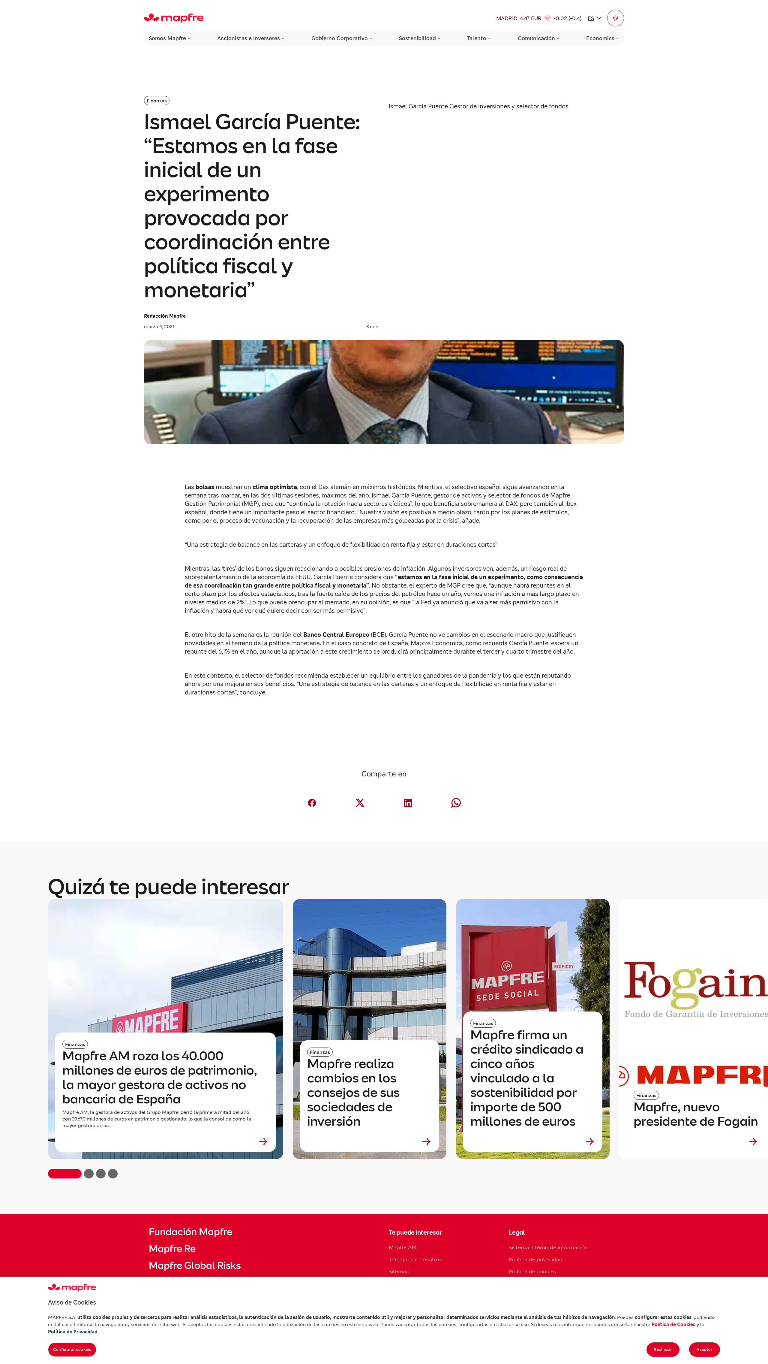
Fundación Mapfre (190, 1232)
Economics (600, 38)
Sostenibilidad (417, 38)
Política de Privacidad (73, 1332)
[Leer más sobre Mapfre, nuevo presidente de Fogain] (696, 1141)
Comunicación (536, 38)
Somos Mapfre (167, 38)
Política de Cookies (673, 1324)
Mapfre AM (402, 1247)
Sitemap (399, 1271)
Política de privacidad (535, 1259)
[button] (615, 18)
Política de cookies (532, 1271)
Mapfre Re (172, 1249)
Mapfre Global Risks (195, 1266)
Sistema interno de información (548, 1247)
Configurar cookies (72, 1349)
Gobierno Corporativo (339, 38)
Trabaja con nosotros (415, 1259)
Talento (476, 38)
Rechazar (663, 1349)
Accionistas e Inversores (248, 38)
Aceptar (704, 1349)
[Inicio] (173, 18)
